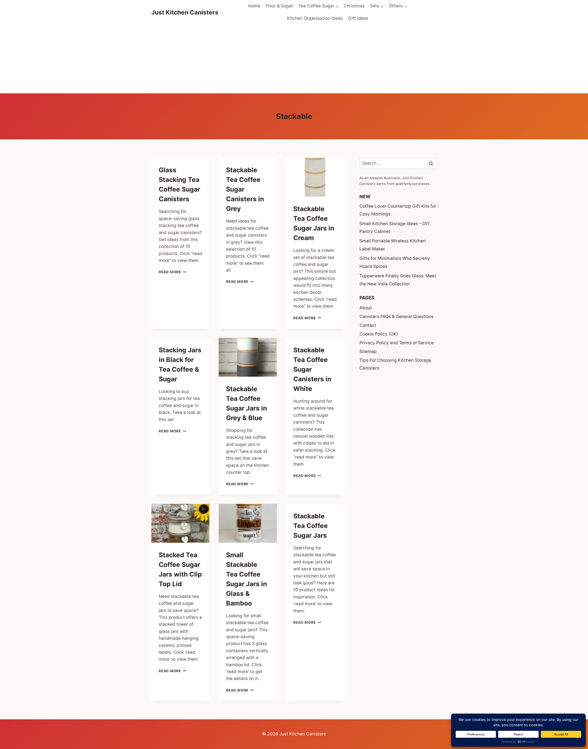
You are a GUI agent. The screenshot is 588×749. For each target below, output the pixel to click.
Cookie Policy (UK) (378, 334)
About (365, 307)
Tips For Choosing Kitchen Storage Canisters (395, 364)
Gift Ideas (358, 18)
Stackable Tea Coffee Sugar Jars (310, 525)
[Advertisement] (294, 59)
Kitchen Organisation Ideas (315, 18)
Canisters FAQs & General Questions (396, 316)
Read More (172, 272)
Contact (367, 325)
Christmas (354, 6)
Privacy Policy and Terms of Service (396, 342)
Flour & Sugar (279, 6)
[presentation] (315, 177)
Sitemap (368, 351)
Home (254, 6)
